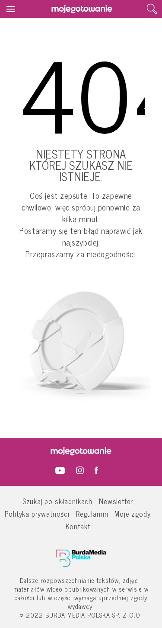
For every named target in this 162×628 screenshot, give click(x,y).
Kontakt (78, 526)
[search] (152, 9)
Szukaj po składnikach (57, 500)
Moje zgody (132, 513)
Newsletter (116, 500)
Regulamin (92, 513)
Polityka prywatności (37, 513)
